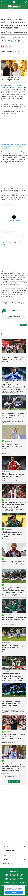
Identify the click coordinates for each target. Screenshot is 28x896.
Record (5, 859)
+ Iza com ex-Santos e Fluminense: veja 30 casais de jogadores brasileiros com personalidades (14, 146)
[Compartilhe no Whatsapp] (12, 41)
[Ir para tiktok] (10, 878)
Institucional (8, 864)
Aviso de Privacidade (17, 889)
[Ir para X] (14, 878)
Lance (8, 15)
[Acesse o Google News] (15, 41)
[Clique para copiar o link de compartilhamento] (19, 41)
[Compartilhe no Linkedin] (9, 41)
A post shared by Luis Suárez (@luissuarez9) (14, 235)
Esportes (6, 847)
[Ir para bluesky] (6, 874)
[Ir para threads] (21, 874)
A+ (6, 47)
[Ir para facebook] (10, 874)
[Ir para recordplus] (6, 878)
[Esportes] (14, 6)
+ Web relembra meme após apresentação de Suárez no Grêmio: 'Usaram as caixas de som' (14, 242)
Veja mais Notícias (14, 781)
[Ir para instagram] (14, 874)
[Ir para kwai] (17, 874)
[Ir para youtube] (21, 878)
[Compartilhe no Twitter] (2, 41)
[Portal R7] (14, 2)
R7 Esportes (3, 15)
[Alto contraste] (2, 46)
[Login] (26, 2)
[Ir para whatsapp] (17, 878)
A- (10, 47)
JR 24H (5, 855)
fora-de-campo (23, 324)
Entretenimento (9, 851)
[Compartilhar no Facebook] (6, 41)
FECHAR (14, 893)
